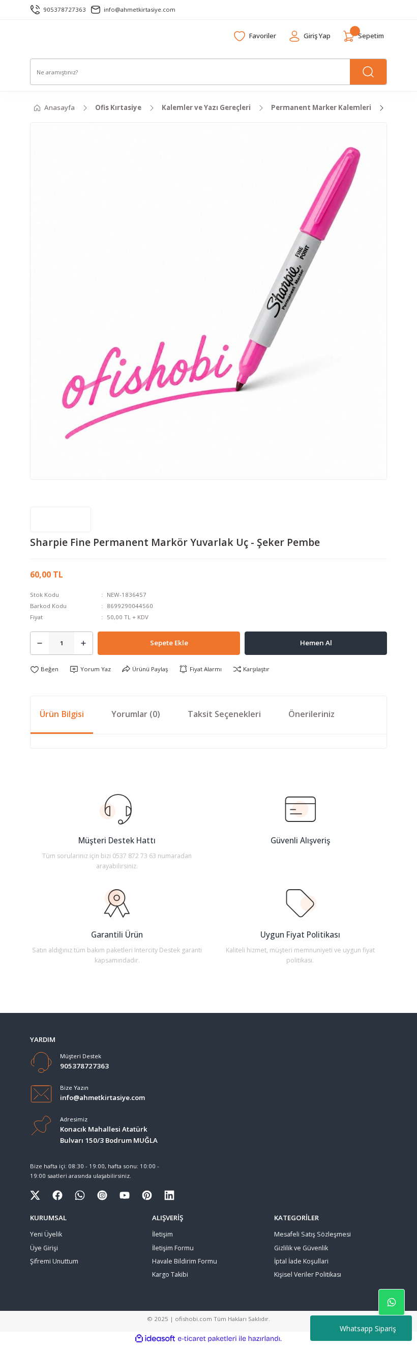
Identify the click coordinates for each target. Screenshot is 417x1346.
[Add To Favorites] (44, 669)
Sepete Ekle (169, 642)
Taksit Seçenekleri (224, 714)
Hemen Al (316, 642)
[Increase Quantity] (83, 643)
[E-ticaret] (207, 1338)
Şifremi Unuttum (54, 1261)
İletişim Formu (173, 1248)
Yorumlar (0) (135, 714)
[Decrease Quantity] (40, 643)
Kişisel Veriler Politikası (307, 1274)
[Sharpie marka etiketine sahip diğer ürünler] (60, 519)
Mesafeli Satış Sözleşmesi (312, 1234)
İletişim (162, 1234)
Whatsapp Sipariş (368, 1328)
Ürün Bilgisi (62, 714)
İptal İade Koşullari (301, 1261)
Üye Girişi (44, 1248)
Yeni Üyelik (46, 1234)
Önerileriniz (311, 714)
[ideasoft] (155, 1338)
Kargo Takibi (170, 1274)
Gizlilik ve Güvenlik (301, 1248)
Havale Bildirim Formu (184, 1261)
